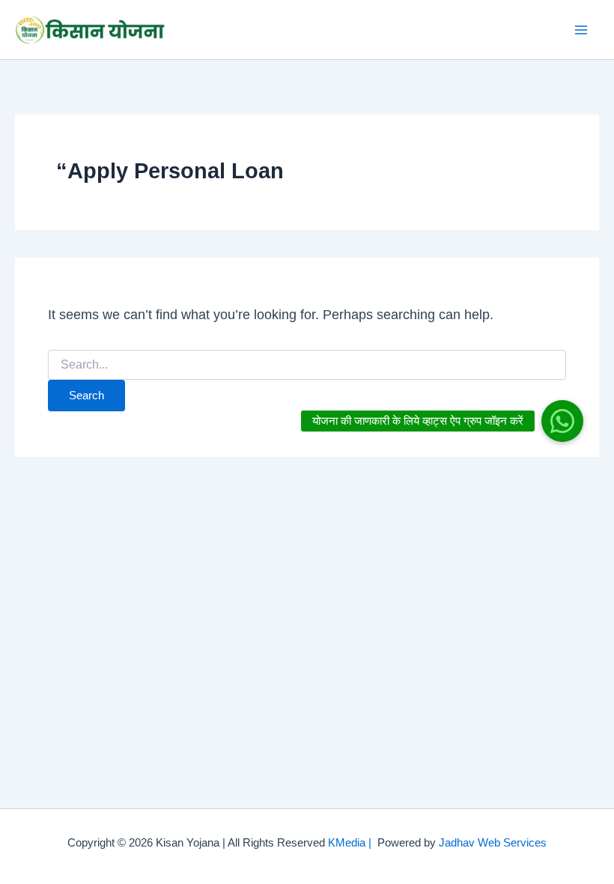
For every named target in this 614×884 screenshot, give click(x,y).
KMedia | (352, 843)
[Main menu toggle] (581, 29)
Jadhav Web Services (493, 843)
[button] (562, 421)
